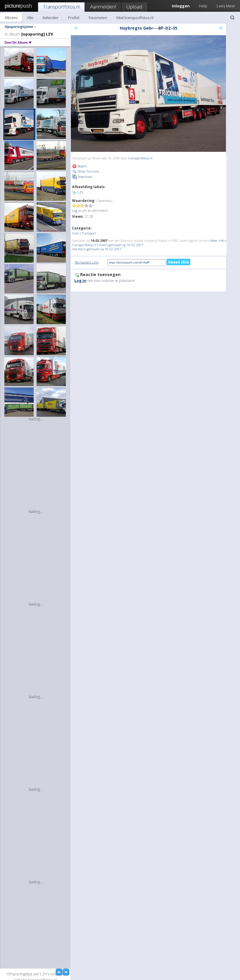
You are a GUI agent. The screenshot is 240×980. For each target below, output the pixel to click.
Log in (76, 210)
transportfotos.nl (140, 158)
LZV (80, 192)
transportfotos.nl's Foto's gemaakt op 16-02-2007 (107, 245)
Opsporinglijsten (19, 26)
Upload (134, 6)
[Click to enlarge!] (148, 93)
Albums (11, 17)
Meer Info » (218, 240)
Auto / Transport (84, 233)
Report (82, 166)
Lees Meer (226, 5)
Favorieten (98, 17)
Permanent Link (86, 262)
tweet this (178, 262)
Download (84, 176)
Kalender (51, 17)
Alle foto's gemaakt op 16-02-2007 (96, 249)
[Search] (232, 17)
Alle (30, 17)
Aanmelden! (103, 6)
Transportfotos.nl (61, 6)
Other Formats (88, 171)
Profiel (73, 17)
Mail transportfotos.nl (134, 17)
